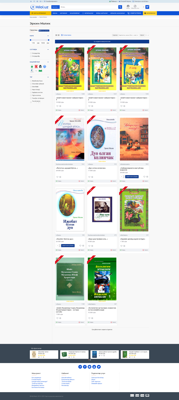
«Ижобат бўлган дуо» (64, 239)
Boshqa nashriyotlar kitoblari (64, 164)
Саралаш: (115, 35)
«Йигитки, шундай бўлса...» (67, 168)
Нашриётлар (35, 62)
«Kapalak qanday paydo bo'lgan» (132, 239)
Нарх (32, 36)
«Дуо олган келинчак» (97, 168)
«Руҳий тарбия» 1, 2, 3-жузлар (138, 352)
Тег (31, 77)
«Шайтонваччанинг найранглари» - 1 (134, 99)
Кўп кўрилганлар (36, 348)
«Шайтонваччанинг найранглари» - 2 (102, 99)
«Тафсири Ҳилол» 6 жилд (76, 352)
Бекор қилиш (45, 30)
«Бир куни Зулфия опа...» (98, 239)
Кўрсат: (142, 35)
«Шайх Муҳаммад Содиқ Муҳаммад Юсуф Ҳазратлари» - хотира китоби (70, 310)
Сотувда (33, 49)
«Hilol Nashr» (124, 235)
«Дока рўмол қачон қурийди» (108, 352)
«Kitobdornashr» (125, 164)
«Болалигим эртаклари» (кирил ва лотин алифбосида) (102, 309)
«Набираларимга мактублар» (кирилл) (132, 169)
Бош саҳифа (33, 17)
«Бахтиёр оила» (43, 352)
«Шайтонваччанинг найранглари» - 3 (70, 99)
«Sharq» (58, 94)
